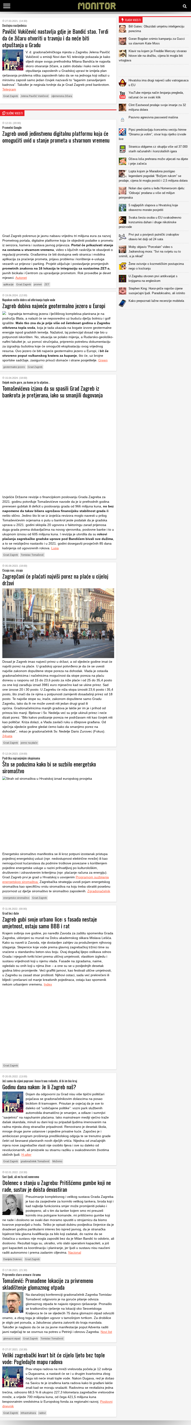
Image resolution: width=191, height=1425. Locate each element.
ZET (46, 284)
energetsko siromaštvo (16, 897)
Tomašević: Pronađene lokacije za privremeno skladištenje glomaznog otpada (47, 1283)
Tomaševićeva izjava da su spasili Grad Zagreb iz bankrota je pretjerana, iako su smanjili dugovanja (52, 391)
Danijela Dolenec (12, 1259)
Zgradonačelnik (98, 891)
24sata (7, 736)
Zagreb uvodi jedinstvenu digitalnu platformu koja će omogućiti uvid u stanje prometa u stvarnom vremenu (55, 136)
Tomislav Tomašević (32, 554)
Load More (155, 317)
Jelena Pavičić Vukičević (35, 96)
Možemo (57, 1161)
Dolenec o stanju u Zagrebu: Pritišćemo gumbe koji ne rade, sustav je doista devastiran (56, 1185)
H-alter (26, 1154)
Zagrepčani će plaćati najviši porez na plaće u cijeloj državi (55, 579)
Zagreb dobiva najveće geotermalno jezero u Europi (53, 305)
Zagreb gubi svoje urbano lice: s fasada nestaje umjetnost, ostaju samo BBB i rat (49, 922)
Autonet (21, 278)
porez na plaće (29, 742)
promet (38, 284)
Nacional (74, 1252)
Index (48, 984)
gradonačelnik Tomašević (35, 1161)
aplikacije (8, 284)
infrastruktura (28, 1413)
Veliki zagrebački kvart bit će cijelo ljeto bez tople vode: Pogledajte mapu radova (53, 1358)
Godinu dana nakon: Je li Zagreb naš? (39, 1086)
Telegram (9, 89)
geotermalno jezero (14, 367)
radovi (42, 1413)
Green (103, 360)
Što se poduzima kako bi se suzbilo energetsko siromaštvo (49, 767)
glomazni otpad (11, 1338)
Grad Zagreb (10, 96)
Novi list (106, 1332)
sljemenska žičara (61, 96)
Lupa (55, 548)
